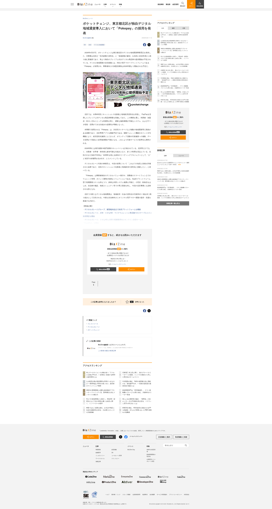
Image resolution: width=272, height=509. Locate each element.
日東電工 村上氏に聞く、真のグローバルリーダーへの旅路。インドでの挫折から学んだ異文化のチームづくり (136, 374)
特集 (120, 4)
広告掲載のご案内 (164, 437)
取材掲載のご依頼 (181, 437)
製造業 (168, 4)
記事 (105, 4)
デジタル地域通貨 (99, 45)
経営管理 (175, 4)
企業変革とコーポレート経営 (151, 460)
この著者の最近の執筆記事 (107, 350)
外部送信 (186, 494)
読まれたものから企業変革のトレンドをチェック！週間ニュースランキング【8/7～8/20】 (173, 163)
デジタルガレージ (94, 327)
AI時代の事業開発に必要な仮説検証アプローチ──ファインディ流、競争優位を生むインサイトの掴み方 (100, 392)
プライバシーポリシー (175, 494)
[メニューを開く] (72, 4)
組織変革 (98, 452)
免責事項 (144, 494)
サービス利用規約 (162, 494)
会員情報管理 (136, 494)
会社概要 (152, 494)
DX (85, 45)
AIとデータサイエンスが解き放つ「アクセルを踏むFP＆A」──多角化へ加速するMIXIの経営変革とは (100, 374)
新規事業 (161, 4)
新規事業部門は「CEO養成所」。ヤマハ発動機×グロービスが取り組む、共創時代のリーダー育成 (137, 392)
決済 (90, 45)
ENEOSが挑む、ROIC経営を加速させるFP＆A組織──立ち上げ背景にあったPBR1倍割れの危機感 (137, 410)
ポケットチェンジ (94, 330)
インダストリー (100, 455)
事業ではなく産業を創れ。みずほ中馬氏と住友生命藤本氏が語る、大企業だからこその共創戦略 (100, 410)
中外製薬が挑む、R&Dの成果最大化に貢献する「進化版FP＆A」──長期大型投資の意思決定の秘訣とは (136, 383)
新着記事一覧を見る (173, 203)
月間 (183, 28)
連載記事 (98, 461)
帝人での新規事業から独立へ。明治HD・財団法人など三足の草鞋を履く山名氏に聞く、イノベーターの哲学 (100, 401)
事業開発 (98, 449)
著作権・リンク (115, 494)
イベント (113, 4)
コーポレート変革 (117, 455)
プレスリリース (93, 324)
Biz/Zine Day (131, 449)
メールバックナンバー (118, 264)
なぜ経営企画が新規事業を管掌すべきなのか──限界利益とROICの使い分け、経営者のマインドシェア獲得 (100, 383)
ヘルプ (107, 494)
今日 (162, 28)
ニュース (98, 4)
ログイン (132, 269)
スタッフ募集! (126, 494)
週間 (173, 28)
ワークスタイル (100, 458)
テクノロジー (115, 458)
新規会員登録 (104, 269)
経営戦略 (114, 449)
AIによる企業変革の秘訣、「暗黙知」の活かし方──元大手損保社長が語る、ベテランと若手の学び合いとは (136, 401)
